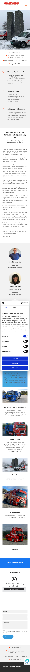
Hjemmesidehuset (14, 666)
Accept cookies (14, 589)
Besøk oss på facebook (15, 562)
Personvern (6, 668)
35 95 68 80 (11, 55)
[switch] (25, 341)
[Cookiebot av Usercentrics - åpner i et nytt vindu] (21, 303)
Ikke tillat (15, 367)
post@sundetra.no (16, 52)
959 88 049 (13, 57)
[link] (14, 579)
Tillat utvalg (15, 363)
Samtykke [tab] (5, 307)
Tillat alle (15, 358)
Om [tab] (25, 307)
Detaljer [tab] (15, 307)
